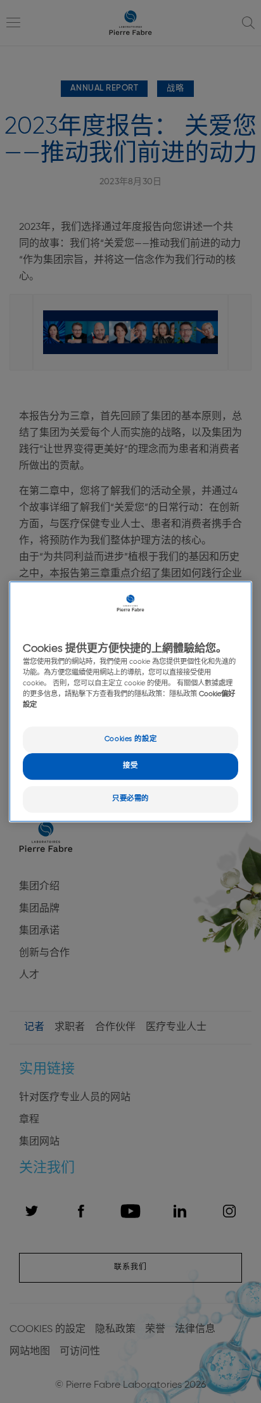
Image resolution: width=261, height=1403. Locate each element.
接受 (130, 766)
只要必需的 (130, 799)
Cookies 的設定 (130, 740)
